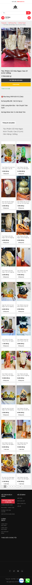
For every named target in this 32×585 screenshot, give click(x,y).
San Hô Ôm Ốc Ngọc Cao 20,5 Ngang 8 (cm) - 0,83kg (8, 202)
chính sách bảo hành (4, 524)
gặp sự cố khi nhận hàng (8, 514)
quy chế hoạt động (4, 532)
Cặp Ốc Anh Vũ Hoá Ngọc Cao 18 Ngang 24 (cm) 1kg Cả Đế (8, 409)
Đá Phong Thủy (12, 23)
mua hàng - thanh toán (7, 507)
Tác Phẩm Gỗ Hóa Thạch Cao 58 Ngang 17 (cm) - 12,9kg (23, 168)
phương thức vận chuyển (6, 511)
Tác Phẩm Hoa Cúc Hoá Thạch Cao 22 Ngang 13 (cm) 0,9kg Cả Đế (23, 340)
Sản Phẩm (13, 578)
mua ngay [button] (16, 84)
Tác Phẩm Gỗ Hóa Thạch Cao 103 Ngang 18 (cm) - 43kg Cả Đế (23, 271)
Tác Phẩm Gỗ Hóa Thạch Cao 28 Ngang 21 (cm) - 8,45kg (23, 478)
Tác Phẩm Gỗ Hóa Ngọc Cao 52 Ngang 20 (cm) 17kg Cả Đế (23, 374)
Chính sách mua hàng (4, 528)
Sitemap (18, 578)
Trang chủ (3, 23)
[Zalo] (21, 580)
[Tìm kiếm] (28, 12)
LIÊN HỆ (19, 506)
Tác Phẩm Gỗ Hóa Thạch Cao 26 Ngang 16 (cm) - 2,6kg (8, 340)
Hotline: (18, 1)
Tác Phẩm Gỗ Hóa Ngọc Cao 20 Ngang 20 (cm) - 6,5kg (8, 271)
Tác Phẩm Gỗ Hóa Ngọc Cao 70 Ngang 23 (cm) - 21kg (8, 237)
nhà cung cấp (21, 501)
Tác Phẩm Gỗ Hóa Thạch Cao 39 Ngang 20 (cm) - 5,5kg (8, 443)
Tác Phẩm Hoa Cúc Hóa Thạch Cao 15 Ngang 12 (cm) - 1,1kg (23, 305)
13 (20, 486)
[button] (2, 47)
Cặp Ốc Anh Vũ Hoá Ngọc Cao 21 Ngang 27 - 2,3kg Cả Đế (8, 305)
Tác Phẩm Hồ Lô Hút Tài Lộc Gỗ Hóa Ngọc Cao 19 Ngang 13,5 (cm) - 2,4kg (23, 202)
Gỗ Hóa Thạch (22, 23)
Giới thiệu (20, 498)
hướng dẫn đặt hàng (7, 505)
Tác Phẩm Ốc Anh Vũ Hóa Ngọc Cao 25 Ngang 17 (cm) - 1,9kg (8, 168)
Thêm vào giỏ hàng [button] (16, 80)
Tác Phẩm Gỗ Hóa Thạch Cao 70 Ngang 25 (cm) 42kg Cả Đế (8, 374)
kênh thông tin (21, 503)
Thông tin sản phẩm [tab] (8, 123)
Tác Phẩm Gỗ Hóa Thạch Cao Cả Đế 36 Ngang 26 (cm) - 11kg (23, 409)
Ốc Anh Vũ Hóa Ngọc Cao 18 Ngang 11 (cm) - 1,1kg (8, 478)
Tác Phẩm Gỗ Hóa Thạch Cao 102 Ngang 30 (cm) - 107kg (22, 443)
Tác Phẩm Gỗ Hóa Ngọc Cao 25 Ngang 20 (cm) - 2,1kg (23, 237)
